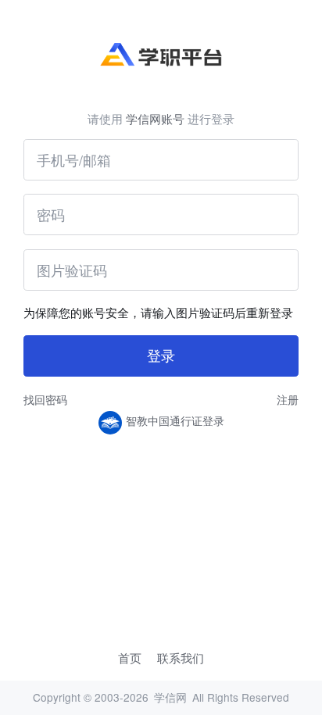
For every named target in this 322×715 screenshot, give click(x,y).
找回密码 (45, 399)
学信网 (170, 697)
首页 (129, 657)
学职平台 (160, 55)
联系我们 (180, 657)
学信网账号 (155, 118)
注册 (288, 399)
